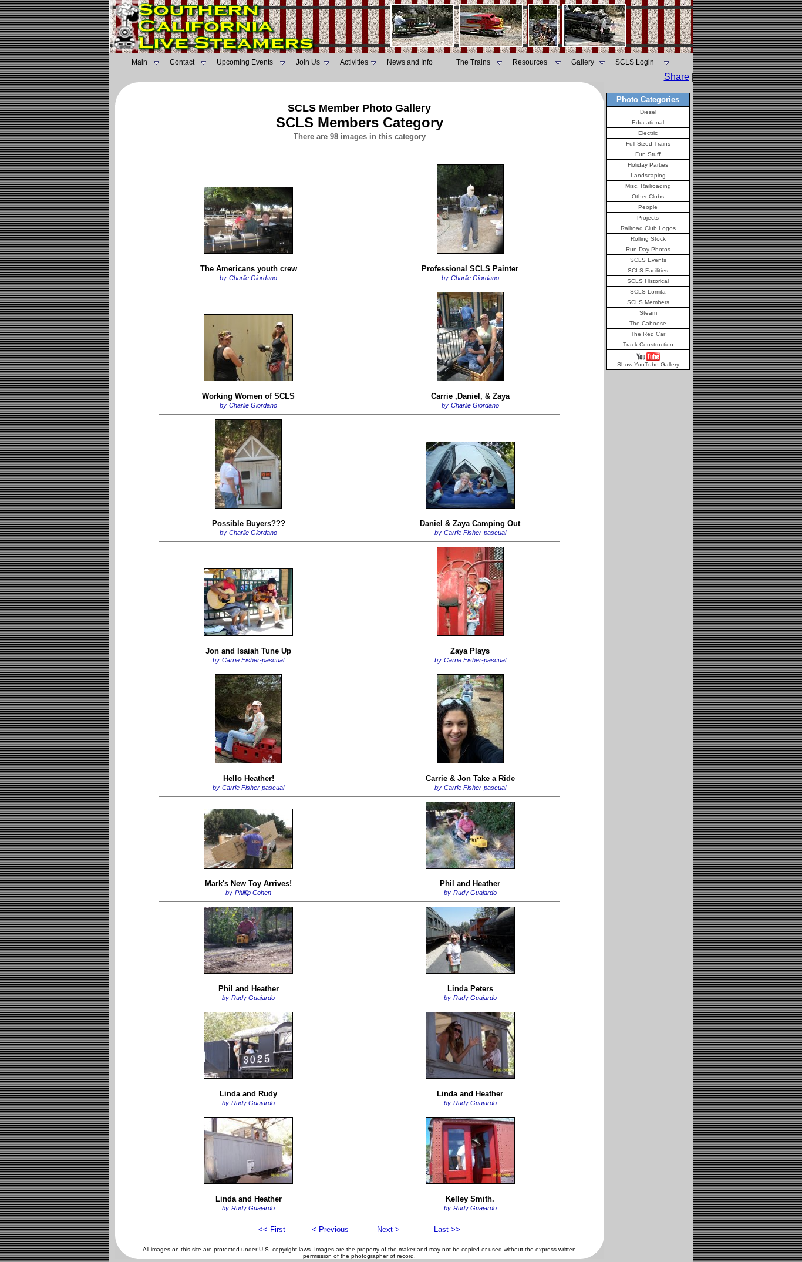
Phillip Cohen (253, 892)
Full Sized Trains (648, 143)
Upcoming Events (245, 62)
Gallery (582, 62)
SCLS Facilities (648, 270)
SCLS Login (634, 62)
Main (139, 62)
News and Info (410, 62)
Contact (182, 62)
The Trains (473, 62)
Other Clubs (648, 196)
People (648, 207)
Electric (648, 133)
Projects (648, 217)
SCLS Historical (648, 281)
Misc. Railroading (648, 186)
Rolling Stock (648, 238)
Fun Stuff (648, 154)
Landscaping (648, 175)
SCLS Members (648, 302)
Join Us (308, 62)
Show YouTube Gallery (648, 364)
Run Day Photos (648, 249)
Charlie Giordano (253, 277)
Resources (530, 62)
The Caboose (647, 323)
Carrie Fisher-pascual (475, 532)
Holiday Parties (648, 164)
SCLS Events (648, 260)
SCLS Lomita (648, 291)
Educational (648, 122)
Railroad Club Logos (648, 228)
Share (676, 77)
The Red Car (648, 334)
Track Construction (648, 344)
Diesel (648, 112)
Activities (354, 62)
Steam (648, 312)
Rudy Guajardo (475, 892)
